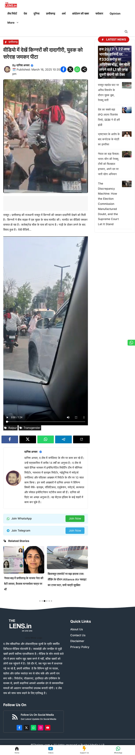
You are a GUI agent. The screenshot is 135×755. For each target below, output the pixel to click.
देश (25, 13)
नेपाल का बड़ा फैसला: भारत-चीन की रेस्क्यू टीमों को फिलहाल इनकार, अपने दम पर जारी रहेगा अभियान (108, 164)
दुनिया (37, 13)
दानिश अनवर (22, 65)
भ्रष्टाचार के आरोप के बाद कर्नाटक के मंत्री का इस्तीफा (109, 139)
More (10, 22)
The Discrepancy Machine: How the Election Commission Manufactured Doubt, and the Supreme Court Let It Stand (108, 204)
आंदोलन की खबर (80, 13)
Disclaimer (77, 641)
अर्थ (64, 13)
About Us (76, 629)
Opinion (115, 13)
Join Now (75, 518)
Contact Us (77, 635)
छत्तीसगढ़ (50, 13)
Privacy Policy (79, 647)
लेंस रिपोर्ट (12, 13)
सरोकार (99, 13)
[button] (126, 31)
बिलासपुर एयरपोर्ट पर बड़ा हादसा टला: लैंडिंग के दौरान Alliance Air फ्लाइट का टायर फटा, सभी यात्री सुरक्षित (23, 579)
